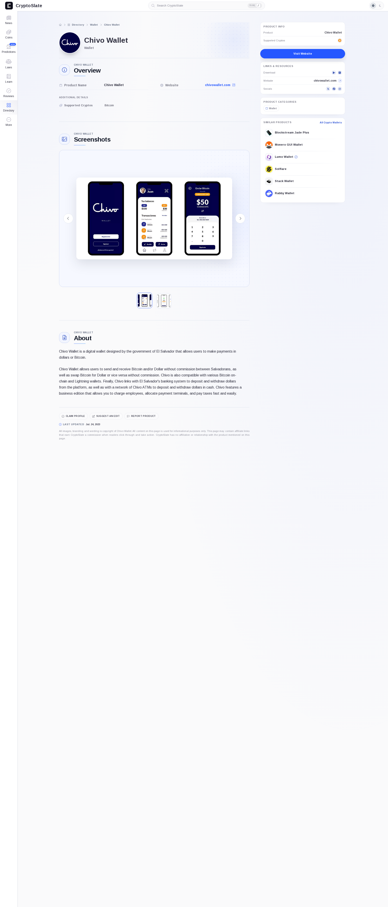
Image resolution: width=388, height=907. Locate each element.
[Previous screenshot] (68, 218)
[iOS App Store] (339, 72)
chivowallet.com (218, 85)
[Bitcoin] (339, 40)
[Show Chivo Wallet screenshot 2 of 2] (164, 301)
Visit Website (302, 53)
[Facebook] (334, 89)
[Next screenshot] (240, 218)
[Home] (60, 24)
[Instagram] (339, 89)
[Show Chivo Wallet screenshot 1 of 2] (144, 300)
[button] (8, 122)
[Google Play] (334, 72)
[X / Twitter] (328, 89)
